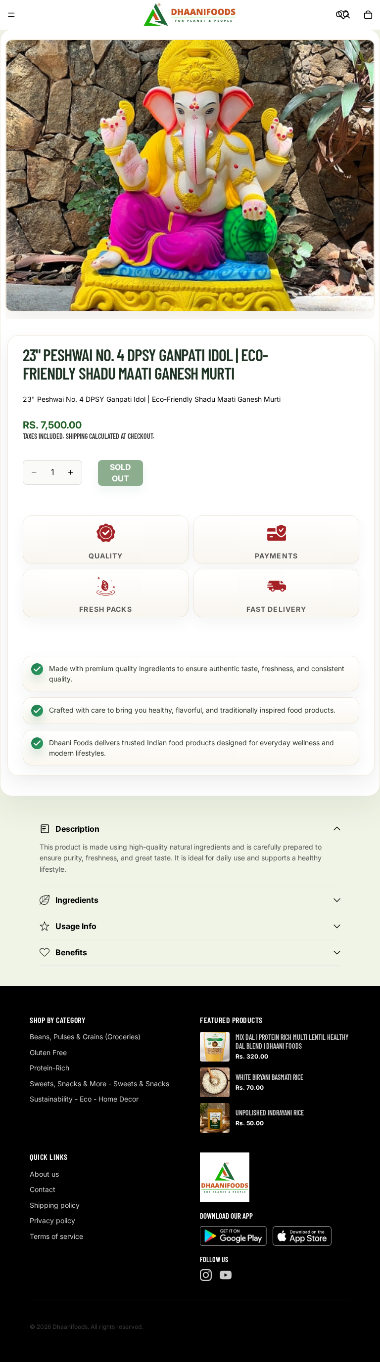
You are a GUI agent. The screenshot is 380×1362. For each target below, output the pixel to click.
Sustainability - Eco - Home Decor (84, 1099)
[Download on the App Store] (302, 1236)
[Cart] (368, 15)
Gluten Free (48, 1052)
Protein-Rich (49, 1068)
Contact (42, 1189)
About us (44, 1174)
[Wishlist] (343, 15)
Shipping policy (55, 1205)
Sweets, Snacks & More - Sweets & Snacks (99, 1083)
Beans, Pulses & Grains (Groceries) (85, 1036)
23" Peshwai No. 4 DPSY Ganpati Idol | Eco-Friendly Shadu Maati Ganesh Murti (152, 399)
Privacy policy (52, 1220)
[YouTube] (226, 1275)
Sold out (120, 472)
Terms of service (56, 1236)
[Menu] (11, 14)
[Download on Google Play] (233, 1236)
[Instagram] (206, 1275)
